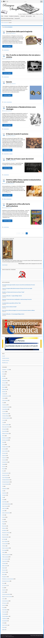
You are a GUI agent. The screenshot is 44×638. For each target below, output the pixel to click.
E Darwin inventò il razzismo (17, 134)
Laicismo (3, 517)
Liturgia (3, 521)
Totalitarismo (4, 618)
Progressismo (4, 561)
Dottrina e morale (5, 437)
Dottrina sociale (5, 440)
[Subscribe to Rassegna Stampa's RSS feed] (1, 1)
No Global (4, 539)
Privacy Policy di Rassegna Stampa (7, 18)
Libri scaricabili (29, 16)
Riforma (3, 574)
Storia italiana (4, 609)
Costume (4, 411)
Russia (3, 583)
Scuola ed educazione (6, 594)
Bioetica (3, 387)
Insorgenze (4, 495)
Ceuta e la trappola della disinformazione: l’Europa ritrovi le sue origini (17, 288)
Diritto (3, 435)
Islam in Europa (5, 506)
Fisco (3, 470)
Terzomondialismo (5, 616)
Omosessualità (5, 543)
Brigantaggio (4, 389)
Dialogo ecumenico (5, 433)
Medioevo (4, 528)
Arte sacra (4, 382)
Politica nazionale (5, 556)
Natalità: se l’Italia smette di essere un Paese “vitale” (13, 292)
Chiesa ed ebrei (5, 400)
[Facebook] (5, 1)
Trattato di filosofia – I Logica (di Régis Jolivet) (12, 295)
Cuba (3, 422)
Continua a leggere (7, 46)
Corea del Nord (5, 409)
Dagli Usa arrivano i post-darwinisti (20, 159)
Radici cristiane (5, 565)
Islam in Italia (4, 508)
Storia (3, 607)
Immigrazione (4, 488)
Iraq (3, 497)
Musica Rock (4, 534)
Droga (3, 442)
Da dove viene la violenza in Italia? (9, 306)
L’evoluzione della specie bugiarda (19, 31)
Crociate (3, 420)
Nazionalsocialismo (5, 537)
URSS (3, 622)
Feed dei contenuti (5, 358)
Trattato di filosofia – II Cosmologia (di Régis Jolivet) (13, 314)
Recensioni (4, 570)
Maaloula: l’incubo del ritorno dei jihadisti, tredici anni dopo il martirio (17, 299)
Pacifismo (4, 545)
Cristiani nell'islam (5, 415)
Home (2, 16)
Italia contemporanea (6, 512)
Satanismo (4, 589)
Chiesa (8, 183)
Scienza (3, 592)
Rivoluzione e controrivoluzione (7, 578)
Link (34, 16)
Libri (3, 519)
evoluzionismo (6, 22)
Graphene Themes (11, 636)
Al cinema (4, 378)
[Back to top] (41, 635)
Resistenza (4, 572)
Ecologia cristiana (5, 446)
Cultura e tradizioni (5, 424)
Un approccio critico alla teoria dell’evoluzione (18, 205)
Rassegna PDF (17, 18)
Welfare (3, 629)
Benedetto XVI (5, 384)
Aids (3, 376)
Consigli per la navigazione (14, 16)
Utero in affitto (5, 625)
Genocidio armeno (5, 473)
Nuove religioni (5, 541)
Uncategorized (5, 620)
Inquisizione (4, 492)
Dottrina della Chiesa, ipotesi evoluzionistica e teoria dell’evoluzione (23, 181)
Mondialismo (4, 530)
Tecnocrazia (4, 611)
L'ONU (3, 514)
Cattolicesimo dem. (5, 395)
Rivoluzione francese (6, 581)
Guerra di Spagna (5, 477)
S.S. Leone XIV (4, 585)
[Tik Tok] (4, 1)
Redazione (8, 33)
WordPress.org (5, 362)
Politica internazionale (6, 554)
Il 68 (3, 486)
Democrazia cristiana (6, 426)
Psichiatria (4, 563)
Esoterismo (4, 453)
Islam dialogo (4, 501)
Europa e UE (4, 457)
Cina (3, 402)
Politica (3, 552)
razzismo (10, 153)
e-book (3, 444)
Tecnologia (4, 614)
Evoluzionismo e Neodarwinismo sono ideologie (21, 108)
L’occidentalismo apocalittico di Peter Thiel (11, 303)
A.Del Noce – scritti (5, 369)
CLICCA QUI (4, 264)
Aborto (3, 371)
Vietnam (3, 627)
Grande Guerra (5, 475)
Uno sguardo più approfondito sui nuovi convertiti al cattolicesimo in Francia (18, 284)
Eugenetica (4, 455)
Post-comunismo (5, 559)
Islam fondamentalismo (6, 503)
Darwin (9, 82)
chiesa (5, 199)
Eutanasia (4, 459)
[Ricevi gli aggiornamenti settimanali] (7, 1)
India (3, 490)
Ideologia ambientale (6, 479)
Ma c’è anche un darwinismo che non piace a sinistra (23, 56)
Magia (3, 523)
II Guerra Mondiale (5, 484)
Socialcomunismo (5, 600)
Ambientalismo (5, 380)
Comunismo (4, 404)
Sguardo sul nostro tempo (7, 596)
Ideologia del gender (6, 481)
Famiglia (3, 464)
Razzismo (4, 567)
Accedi (3, 356)
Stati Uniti (4, 605)
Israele (3, 510)
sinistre (3, 598)
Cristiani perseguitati (6, 418)
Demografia (4, 429)
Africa (3, 373)
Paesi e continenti (5, 548)
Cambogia (4, 393)
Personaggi (4, 550)
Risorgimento (4, 576)
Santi (3, 587)
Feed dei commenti (5, 360)
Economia (4, 448)
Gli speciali (23, 16)
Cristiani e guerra (5, 413)
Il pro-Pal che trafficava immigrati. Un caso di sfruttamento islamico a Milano (18, 310)
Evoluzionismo (13, 33)
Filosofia (3, 468)
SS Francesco (4, 603)
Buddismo (4, 391)
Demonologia (4, 431)
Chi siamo (6, 16)
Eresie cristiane (5, 451)
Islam (3, 499)
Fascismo (4, 466)
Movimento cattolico (6, 532)
